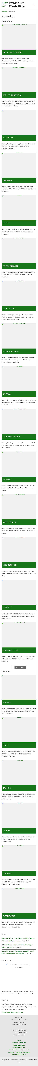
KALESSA (7, 394)
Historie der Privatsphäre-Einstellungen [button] (19, 1052)
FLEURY (6, 223)
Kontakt (19, 1040)
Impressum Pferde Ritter (19, 1042)
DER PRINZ (7, 180)
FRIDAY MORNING (10, 266)
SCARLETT (7, 608)
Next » (22, 667)
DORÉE (6, 745)
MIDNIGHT (7, 479)
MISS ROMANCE (9, 565)
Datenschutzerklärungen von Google (12, 1012)
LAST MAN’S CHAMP (11, 437)
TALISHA (6, 831)
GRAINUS (7, 788)
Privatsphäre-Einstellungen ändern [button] (19, 1050)
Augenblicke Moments (19, 1047)
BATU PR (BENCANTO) (12, 95)
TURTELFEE (8, 873)
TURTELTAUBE (9, 916)
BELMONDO (8, 138)
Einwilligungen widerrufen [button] (19, 1054)
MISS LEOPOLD (9, 522)
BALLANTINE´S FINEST (12, 52)
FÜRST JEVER (8, 309)
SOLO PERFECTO (10, 650)
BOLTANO (7, 703)
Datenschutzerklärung (19, 1045)
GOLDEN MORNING (11, 351)
